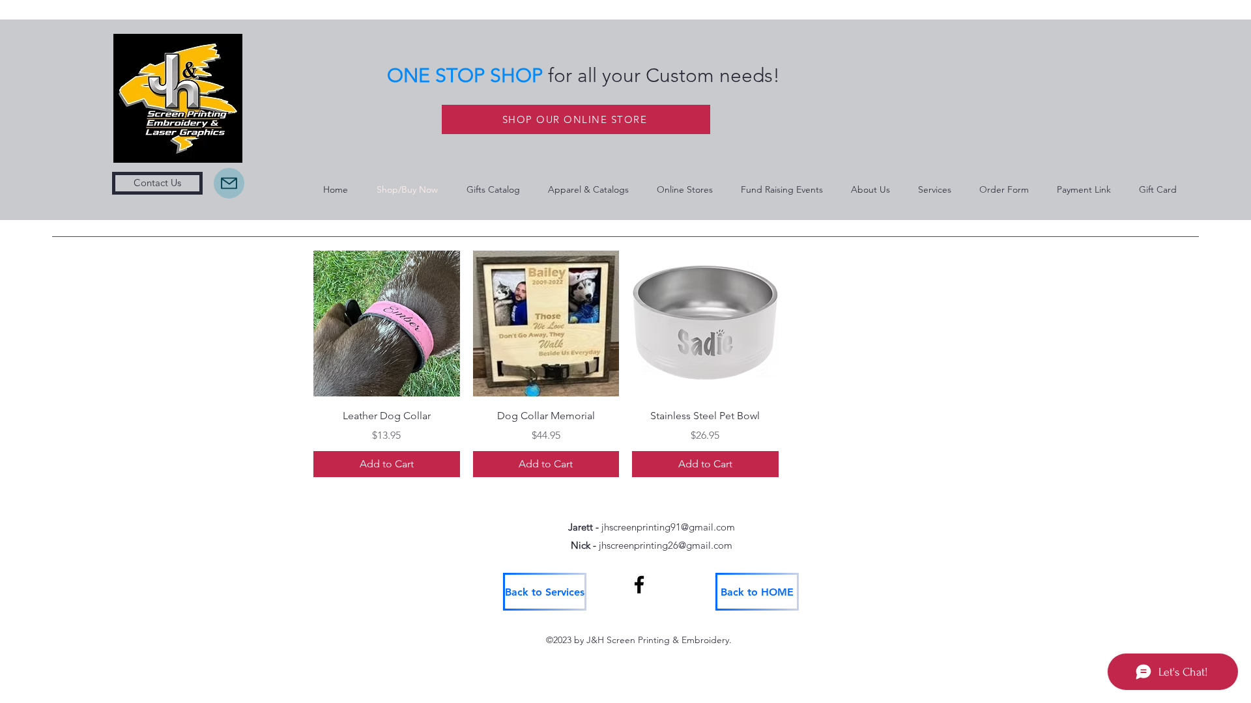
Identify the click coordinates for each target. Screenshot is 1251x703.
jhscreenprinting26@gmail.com (665, 545)
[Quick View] (386, 324)
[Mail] (229, 183)
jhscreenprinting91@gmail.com (668, 527)
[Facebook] (639, 584)
